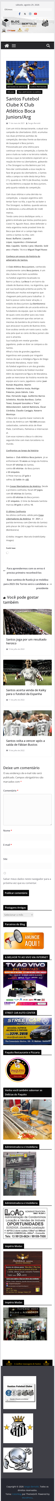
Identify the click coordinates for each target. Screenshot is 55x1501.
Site (5, 859)
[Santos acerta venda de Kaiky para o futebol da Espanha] (27, 661)
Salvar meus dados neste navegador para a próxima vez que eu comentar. (27, 881)
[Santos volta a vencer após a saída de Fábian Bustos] (27, 712)
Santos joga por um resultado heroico (26, 641)
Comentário (10, 790)
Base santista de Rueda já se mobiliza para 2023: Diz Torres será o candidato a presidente (26, 584)
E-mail (7, 844)
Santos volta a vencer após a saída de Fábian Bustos (25, 743)
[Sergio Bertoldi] (6, 45)
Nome (7, 830)
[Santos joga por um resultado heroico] (27, 611)
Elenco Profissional (38, 87)
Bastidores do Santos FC (17, 87)
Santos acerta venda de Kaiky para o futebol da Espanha (26, 692)
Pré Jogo (10, 92)
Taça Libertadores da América (29, 92)
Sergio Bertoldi (34, 123)
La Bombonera (37, 303)
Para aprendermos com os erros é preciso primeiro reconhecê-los (26, 570)
